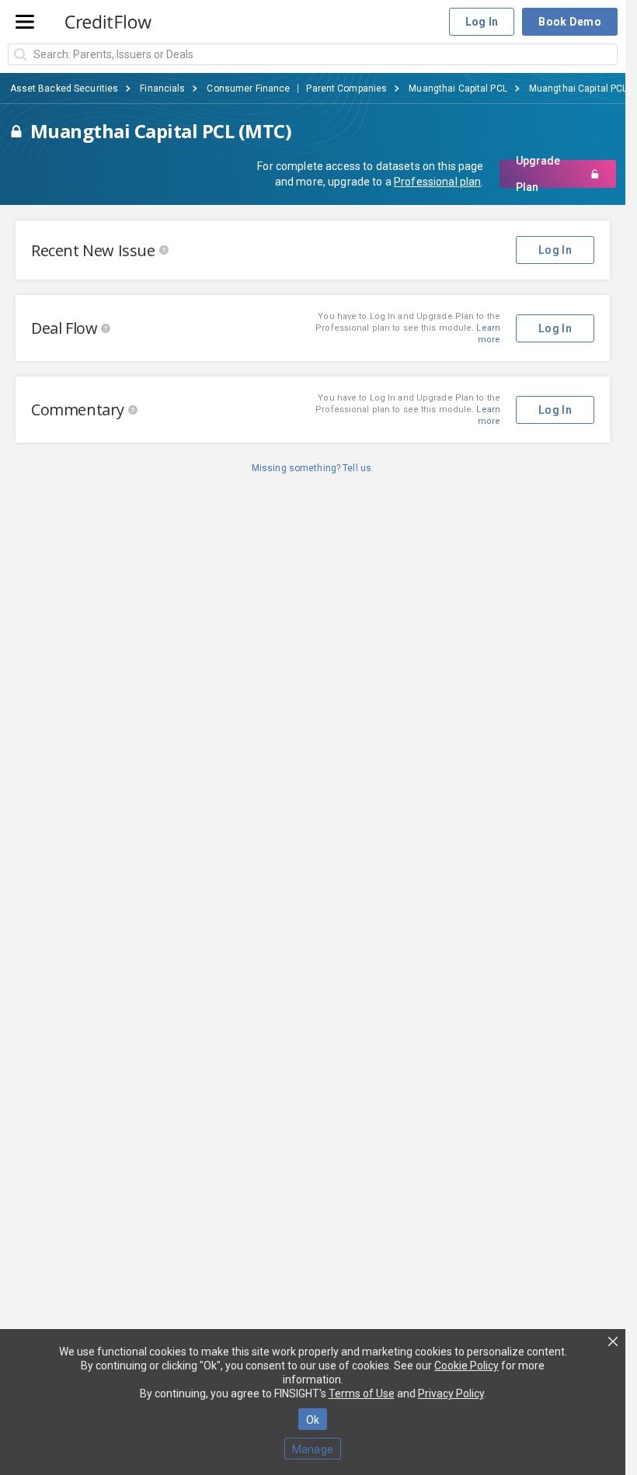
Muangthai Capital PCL (458, 88)
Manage (313, 1449)
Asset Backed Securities (64, 88)
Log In (482, 22)
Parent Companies (346, 88)
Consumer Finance (248, 88)
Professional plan (437, 181)
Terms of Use (362, 1393)
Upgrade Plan (538, 174)
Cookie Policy (466, 1365)
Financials (162, 88)
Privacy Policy (451, 1393)
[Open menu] (25, 21)
